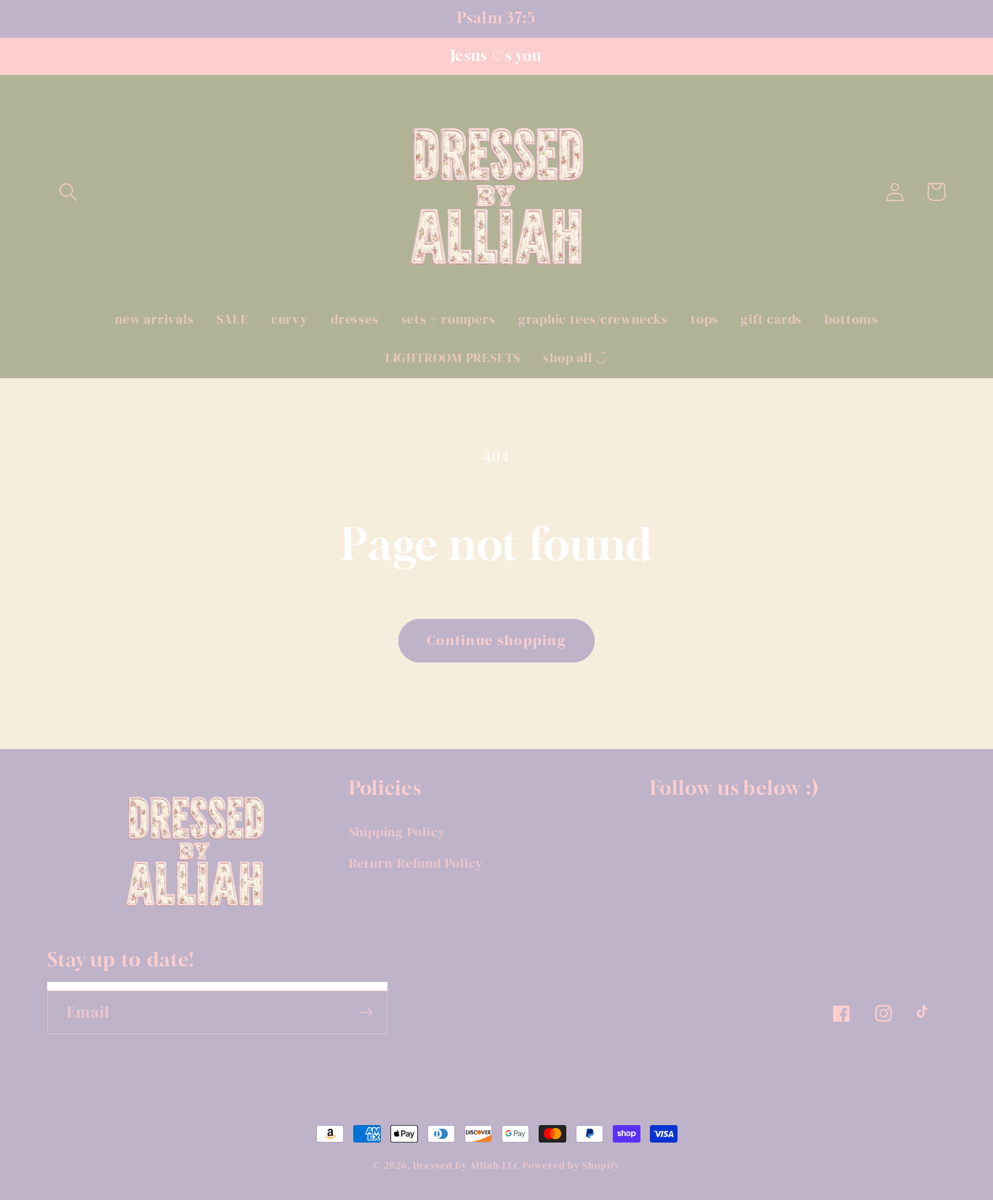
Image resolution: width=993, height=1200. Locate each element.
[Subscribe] (366, 1013)
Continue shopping (496, 640)
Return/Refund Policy (416, 863)
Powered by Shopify (571, 1165)
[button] (68, 191)
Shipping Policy (397, 832)
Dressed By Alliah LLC (466, 1165)
